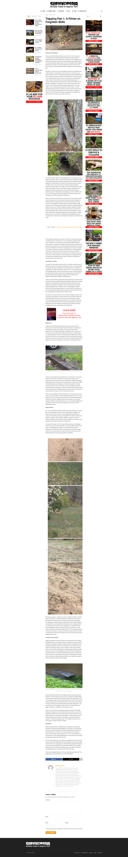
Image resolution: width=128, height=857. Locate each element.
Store (75, 11)
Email (47, 822)
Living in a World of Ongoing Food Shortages (69, 227)
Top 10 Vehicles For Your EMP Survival (38, 41)
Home (47, 14)
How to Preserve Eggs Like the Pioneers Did (38, 71)
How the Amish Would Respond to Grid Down (38, 32)
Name (47, 816)
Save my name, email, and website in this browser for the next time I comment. (64, 828)
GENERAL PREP (51, 11)
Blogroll (90, 852)
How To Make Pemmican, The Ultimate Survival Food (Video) (38, 22)
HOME (43, 11)
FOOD (68, 11)
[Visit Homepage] (64, 5)
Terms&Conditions (84, 852)
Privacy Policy (77, 852)
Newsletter (83, 11)
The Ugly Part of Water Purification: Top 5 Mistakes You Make (38, 59)
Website (67, 822)
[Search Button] (101, 11)
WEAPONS (61, 11)
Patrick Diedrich (60, 766)
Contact (95, 852)
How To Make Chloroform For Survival (38, 49)
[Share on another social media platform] (81, 759)
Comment (48, 800)
